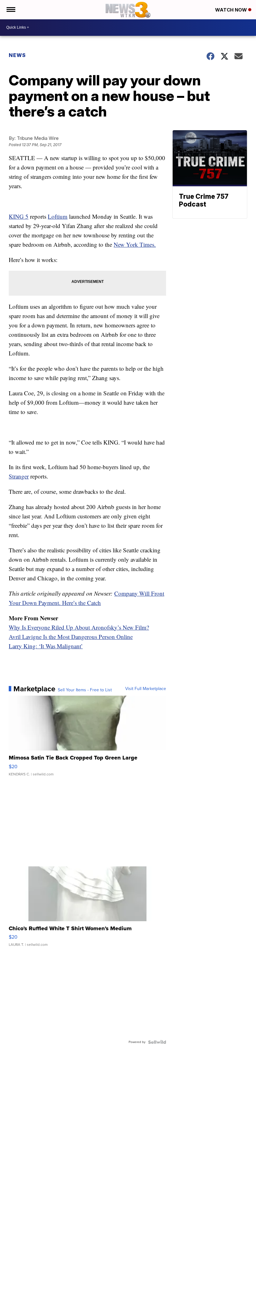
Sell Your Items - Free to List (85, 690)
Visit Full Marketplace (145, 689)
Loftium (57, 216)
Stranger (19, 476)
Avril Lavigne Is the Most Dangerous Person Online (71, 637)
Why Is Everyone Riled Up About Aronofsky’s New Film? (79, 627)
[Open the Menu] (10, 9)
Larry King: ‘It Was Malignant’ (46, 646)
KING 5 (18, 216)
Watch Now (231, 10)
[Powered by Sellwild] (157, 1042)
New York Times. (135, 244)
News (17, 55)
